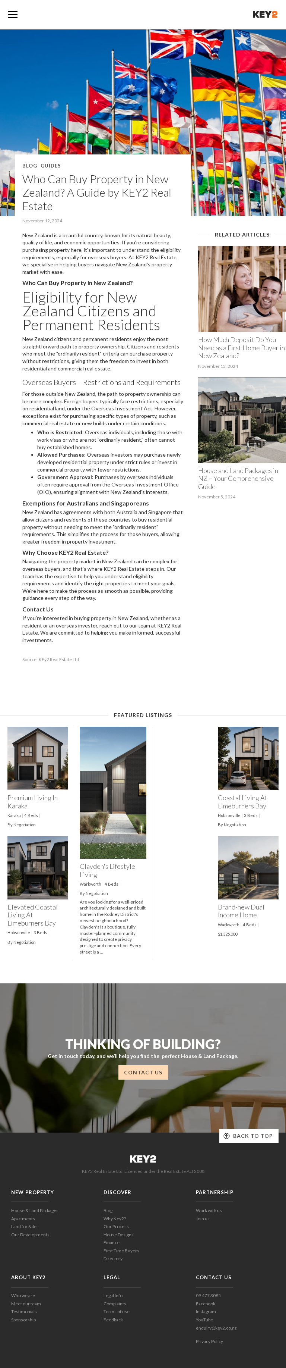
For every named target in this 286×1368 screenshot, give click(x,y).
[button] (12, 14)
